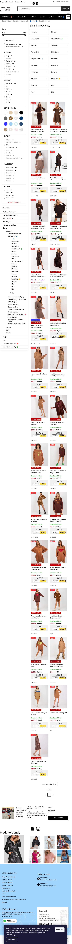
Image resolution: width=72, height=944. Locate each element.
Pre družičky (15, 246)
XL (59, 147)
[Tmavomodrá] (21, 118)
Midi (13, 289)
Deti (4, 340)
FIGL (8, 145)
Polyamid (10, 66)
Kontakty (5, 902)
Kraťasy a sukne (13, 307)
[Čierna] (21, 113)
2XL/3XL (57, 244)
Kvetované (15, 271)
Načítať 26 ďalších (49, 784)
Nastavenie (12, 939)
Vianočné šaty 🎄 (17, 249)
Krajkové (14, 274)
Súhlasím (59, 930)
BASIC (9, 139)
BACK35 (43, 142)
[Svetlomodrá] (11, 124)
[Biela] (6, 113)
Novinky (6, 222)
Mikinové (14, 276)
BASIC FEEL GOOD (13, 142)
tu (14, 935)
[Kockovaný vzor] (21, 129)
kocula (9, 153)
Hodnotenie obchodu (8, 891)
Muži (4, 337)
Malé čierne (15, 259)
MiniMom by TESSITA (14, 158)
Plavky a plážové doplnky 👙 (17, 314)
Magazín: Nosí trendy (6, 2)
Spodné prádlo (12, 317)
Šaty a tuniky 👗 (13, 236)
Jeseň (10, 195)
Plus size (8, 332)
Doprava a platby (7, 882)
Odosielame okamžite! (14, 47)
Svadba (10, 178)
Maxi (13, 286)
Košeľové (15, 266)
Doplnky (8, 327)
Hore (50, 789)
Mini (13, 284)
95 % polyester (12, 72)
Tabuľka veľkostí (7, 885)
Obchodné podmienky (9, 896)
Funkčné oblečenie (9, 215)
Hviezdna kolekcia (9, 225)
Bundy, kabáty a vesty (14, 233)
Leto (9, 192)
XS (8, 86)
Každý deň (11, 167)
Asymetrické (15, 256)
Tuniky (12, 293)
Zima (9, 198)
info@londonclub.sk (48, 924)
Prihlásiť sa (58, 818)
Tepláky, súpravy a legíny (16, 309)
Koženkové (15, 241)
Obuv (7, 330)
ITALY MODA (11, 147)
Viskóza (10, 69)
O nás (4, 894)
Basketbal (10, 173)
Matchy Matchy (8, 212)
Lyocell (10, 74)
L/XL (55, 196)
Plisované (15, 269)
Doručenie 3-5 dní (13, 44)
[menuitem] (8, 17)
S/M (9, 94)
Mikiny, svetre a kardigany (16, 297)
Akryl (9, 56)
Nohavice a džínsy (13, 304)
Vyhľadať (65, 9)
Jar (9, 190)
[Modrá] (6, 124)
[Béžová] (11, 113)
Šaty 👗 (12, 238)
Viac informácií (7, 916)
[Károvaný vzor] (11, 129)
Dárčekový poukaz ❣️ (11, 344)
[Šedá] (6, 118)
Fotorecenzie (6, 888)
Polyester (11, 61)
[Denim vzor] (21, 124)
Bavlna (10, 64)
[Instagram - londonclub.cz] (37, 3)
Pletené (14, 251)
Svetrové (14, 254)
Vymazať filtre (13, 202)
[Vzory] (6, 129)
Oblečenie (9, 231)
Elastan (10, 58)
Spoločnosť (11, 170)
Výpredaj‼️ (7, 218)
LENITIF (10, 155)
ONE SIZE (11, 83)
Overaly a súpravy (13, 312)
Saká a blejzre (12, 302)
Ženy (5, 228)
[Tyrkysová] (16, 124)
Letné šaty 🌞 (16, 279)
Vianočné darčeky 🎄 (10, 347)
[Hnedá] (11, 118)
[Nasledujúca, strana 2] (49, 795)
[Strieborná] (16, 118)
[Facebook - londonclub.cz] (34, 3)
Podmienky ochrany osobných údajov (14, 899)
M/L (8, 99)
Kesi (9, 150)
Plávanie (10, 175)
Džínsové (14, 264)
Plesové (10, 181)
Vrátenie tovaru (20, 2)
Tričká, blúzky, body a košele (17, 299)
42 (51, 730)
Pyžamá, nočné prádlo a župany (15, 320)
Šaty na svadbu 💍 (17, 261)
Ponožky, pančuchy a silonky (17, 323)
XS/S (9, 89)
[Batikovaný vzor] (16, 129)
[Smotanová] (16, 113)
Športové (14, 281)
